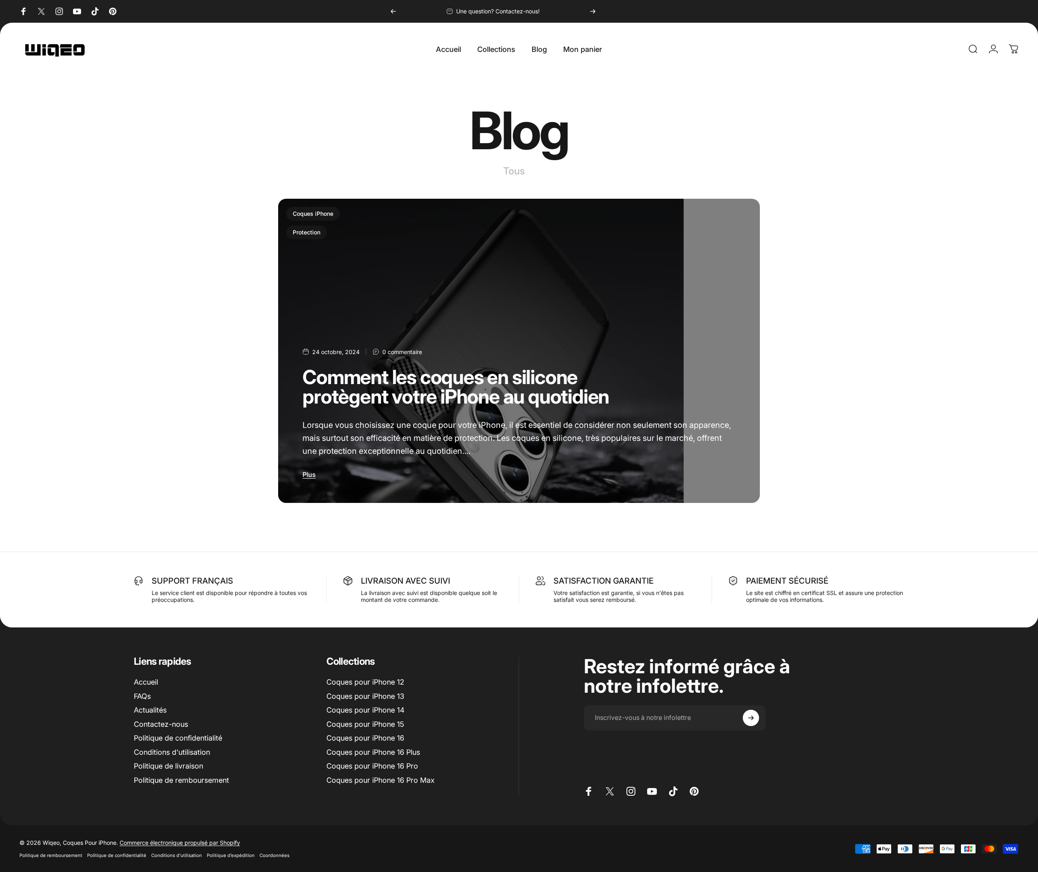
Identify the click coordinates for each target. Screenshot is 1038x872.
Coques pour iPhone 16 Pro (372, 766)
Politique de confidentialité (178, 738)
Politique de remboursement (181, 780)
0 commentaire (402, 351)
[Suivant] (593, 11)
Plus (309, 474)
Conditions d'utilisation (172, 752)
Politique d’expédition (231, 855)
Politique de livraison (168, 766)
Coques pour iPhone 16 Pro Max (380, 780)
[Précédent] (393, 11)
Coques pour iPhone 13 (365, 696)
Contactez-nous (161, 724)
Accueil (146, 682)
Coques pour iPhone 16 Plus (373, 752)
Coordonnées (275, 855)
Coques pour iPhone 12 (365, 682)
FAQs (142, 696)
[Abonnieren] (751, 718)
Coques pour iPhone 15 (365, 724)
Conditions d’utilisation (176, 855)
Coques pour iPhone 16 (365, 738)
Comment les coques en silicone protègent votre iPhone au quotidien (455, 386)
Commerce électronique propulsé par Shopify (180, 842)
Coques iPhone (313, 213)
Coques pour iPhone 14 (365, 710)
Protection (306, 232)
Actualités (150, 710)
